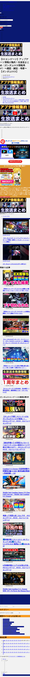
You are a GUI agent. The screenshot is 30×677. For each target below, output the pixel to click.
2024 (4, 646)
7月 (18, 640)
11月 (27, 643)
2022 (4, 652)
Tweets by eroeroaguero (5, 124)
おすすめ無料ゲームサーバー (10, 628)
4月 (12, 640)
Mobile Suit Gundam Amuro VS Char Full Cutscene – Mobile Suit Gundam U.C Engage (16, 494)
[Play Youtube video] (15, 113)
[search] (13, 606)
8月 (20, 640)
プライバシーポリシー (8, 10)
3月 (10, 640)
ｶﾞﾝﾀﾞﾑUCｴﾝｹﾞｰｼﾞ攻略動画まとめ (8, 1)
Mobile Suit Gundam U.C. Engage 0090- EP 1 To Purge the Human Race (16, 590)
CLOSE (2, 14)
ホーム (4, 4)
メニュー (5, 672)
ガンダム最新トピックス (9, 5)
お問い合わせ (6, 7)
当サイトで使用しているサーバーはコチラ (13, 626)
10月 (24, 643)
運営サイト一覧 (7, 625)
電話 (4, 673)
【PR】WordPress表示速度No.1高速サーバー (14, 634)
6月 (16, 640)
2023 (4, 649)
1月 (6, 640)
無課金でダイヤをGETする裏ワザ (11, 629)
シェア (6, 660)
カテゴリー (3, 612)
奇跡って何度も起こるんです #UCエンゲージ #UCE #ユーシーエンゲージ (16, 518)
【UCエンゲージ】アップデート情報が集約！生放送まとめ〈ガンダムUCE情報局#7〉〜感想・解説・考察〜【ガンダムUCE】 (16, 101)
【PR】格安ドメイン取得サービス (11, 632)
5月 (14, 640)
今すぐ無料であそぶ (5, 197)
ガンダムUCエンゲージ (8, 76)
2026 (4, 640)
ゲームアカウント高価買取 (9, 631)
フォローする (6, 216)
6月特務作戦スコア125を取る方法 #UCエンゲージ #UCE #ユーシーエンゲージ (16, 567)
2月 (8, 640)
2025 (4, 643)
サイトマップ (6, 8)
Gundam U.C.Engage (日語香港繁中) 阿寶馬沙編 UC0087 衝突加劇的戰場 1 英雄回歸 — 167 (16, 471)
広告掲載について (7, 623)
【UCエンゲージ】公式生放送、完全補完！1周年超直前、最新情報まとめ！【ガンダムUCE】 (16, 390)
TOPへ (4, 675)
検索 (1, 27)
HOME (4, 97)
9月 (22, 643)
